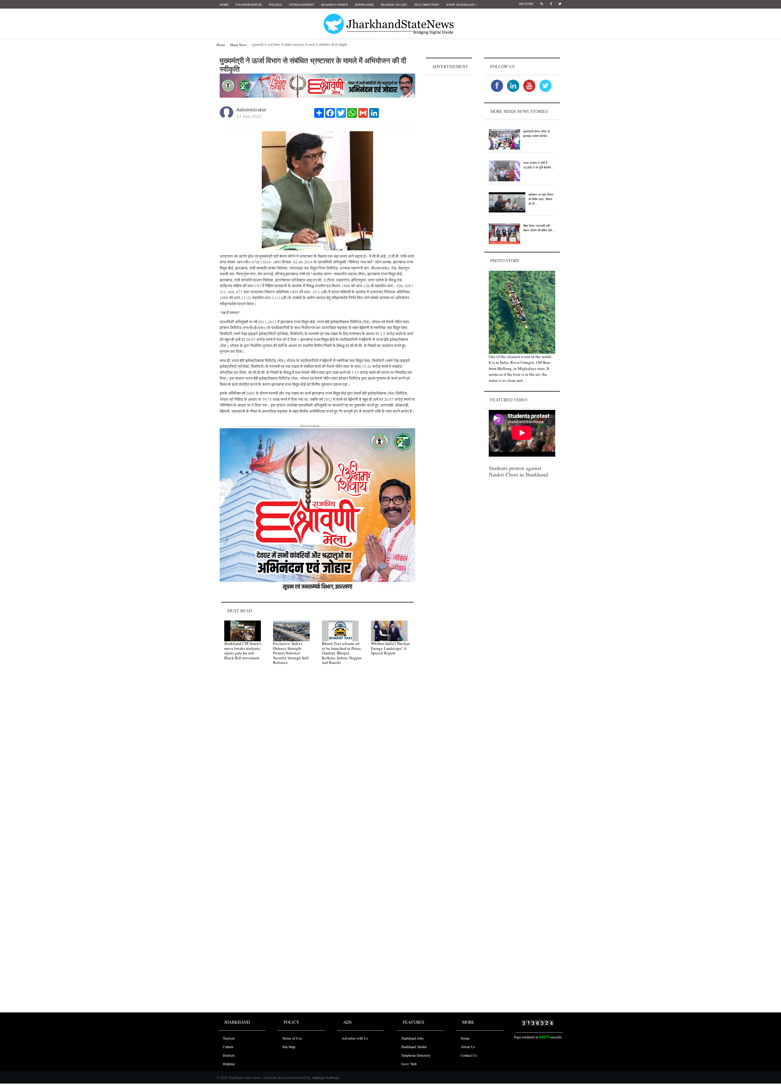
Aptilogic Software (325, 1077)
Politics (275, 4)
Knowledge (364, 4)
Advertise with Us (355, 1038)
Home (224, 4)
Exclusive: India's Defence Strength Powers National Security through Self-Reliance (291, 653)
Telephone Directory (415, 1055)
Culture (228, 1046)
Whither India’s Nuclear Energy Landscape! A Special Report (390, 648)
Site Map (288, 1046)
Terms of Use (292, 1038)
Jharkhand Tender (414, 1046)
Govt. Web (409, 1063)
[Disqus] (317, 756)
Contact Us (469, 1055)
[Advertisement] (449, 168)
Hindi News (238, 44)
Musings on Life (394, 4)
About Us (468, 1046)
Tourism (229, 1038)
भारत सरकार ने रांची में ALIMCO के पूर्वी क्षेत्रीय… (538, 165)
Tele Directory (426, 4)
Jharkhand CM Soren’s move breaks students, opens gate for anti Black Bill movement (242, 651)
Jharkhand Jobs (412, 1038)
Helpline (526, 4)
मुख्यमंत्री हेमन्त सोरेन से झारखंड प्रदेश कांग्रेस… (536, 133)
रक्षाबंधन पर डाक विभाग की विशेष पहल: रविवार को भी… (540, 199)
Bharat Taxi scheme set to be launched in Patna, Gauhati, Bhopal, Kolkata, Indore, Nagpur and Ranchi (342, 653)
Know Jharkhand (460, 4)
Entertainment (301, 4)
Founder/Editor (249, 4)
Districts (229, 1055)
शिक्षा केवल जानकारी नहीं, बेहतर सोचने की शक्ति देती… (539, 227)
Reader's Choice (334, 4)
